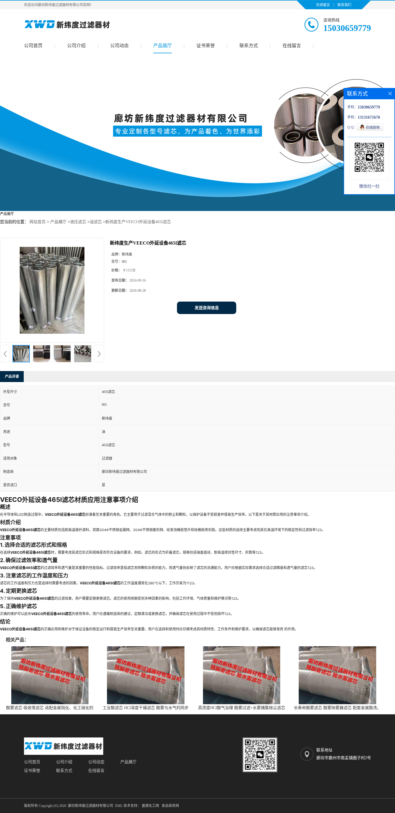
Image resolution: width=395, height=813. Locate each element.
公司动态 (119, 45)
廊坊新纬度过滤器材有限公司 (90, 806)
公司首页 (33, 45)
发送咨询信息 (207, 308)
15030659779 (347, 28)
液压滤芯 (78, 222)
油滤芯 (96, 222)
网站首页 (37, 222)
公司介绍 (76, 45)
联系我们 (344, 5)
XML (119, 806)
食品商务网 (170, 806)
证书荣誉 (205, 45)
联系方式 (248, 45)
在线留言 (323, 5)
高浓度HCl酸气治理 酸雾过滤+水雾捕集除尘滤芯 (241, 708)
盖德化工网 (150, 806)
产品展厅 (162, 45)
